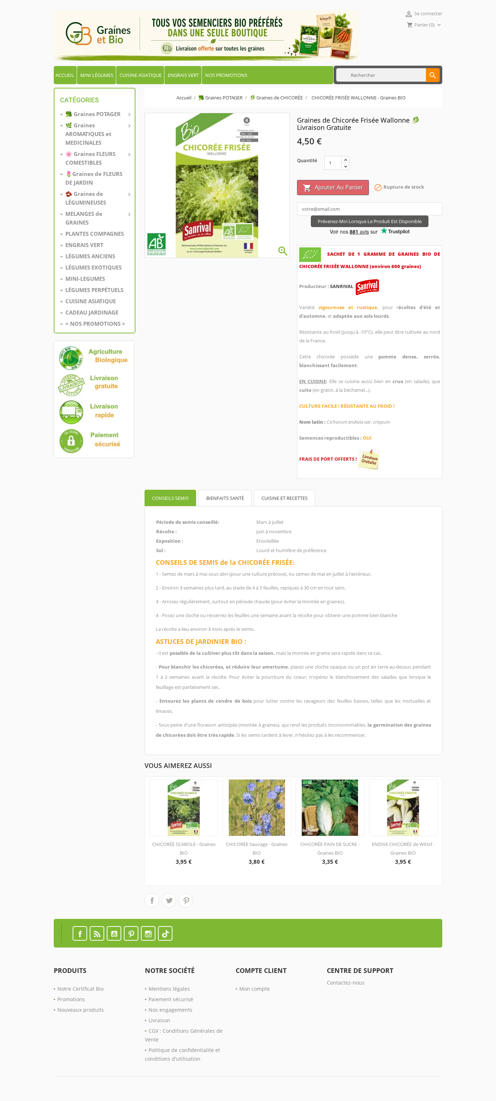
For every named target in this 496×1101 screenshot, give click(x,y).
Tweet (169, 900)
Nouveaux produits (80, 1009)
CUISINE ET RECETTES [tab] (284, 498)
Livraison (159, 1020)
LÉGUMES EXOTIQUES (93, 267)
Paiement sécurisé (171, 999)
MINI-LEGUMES (85, 278)
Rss (96, 933)
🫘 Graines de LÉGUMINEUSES (97, 198)
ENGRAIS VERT (183, 75)
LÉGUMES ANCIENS (90, 256)
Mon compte (254, 988)
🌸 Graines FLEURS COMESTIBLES (97, 158)
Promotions (71, 999)
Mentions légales (169, 988)
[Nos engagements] (94, 399)
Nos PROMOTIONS (226, 75)
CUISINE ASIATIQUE (140, 75)
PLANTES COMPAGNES (94, 233)
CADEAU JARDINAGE (91, 312)
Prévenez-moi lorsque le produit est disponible (370, 221)
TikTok (165, 933)
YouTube (114, 933)
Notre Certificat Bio (80, 988)
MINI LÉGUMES (96, 75)
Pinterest (186, 900)
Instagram (148, 933)
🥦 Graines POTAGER (97, 114)
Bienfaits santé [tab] (225, 498)
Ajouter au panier (333, 187)
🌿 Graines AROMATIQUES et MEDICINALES (97, 134)
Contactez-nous (346, 982)
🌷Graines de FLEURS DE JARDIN (93, 178)
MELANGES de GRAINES (97, 218)
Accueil (65, 75)
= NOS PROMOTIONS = (95, 323)
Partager (152, 900)
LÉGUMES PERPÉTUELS (94, 289)
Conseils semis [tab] (170, 498)
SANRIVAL (342, 286)
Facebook (79, 933)
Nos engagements (170, 1009)
